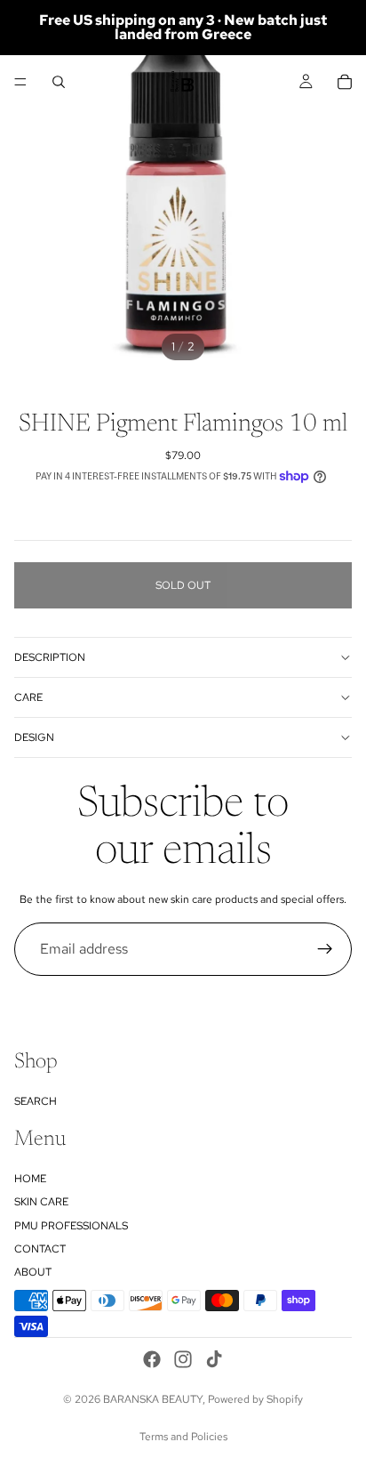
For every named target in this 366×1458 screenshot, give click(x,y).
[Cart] (344, 81)
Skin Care (41, 1202)
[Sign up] (325, 949)
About (33, 1272)
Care (28, 697)
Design (34, 737)
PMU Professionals (71, 1226)
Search (35, 1101)
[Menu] (20, 81)
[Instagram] (183, 1359)
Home (30, 1179)
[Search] (58, 81)
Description (49, 657)
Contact (40, 1249)
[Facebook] (152, 1359)
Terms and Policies (183, 1437)
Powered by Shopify (255, 1399)
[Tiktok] (214, 1359)
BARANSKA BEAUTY (153, 1399)
